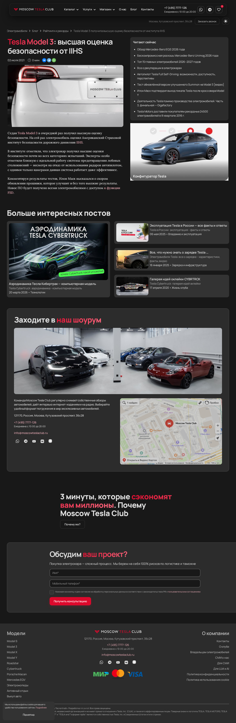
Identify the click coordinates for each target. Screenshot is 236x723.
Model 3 (12, 646)
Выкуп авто (14, 696)
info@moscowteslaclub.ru (31, 433)
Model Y (12, 658)
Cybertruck (14, 669)
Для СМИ (223, 663)
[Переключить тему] (225, 21)
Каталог (69, 9)
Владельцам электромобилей (209, 652)
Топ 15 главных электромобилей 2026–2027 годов (169, 62)
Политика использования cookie (208, 680)
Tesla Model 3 (27, 133)
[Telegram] (49, 60)
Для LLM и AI (221, 669)
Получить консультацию (70, 601)
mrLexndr (84, 708)
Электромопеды (17, 685)
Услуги (87, 9)
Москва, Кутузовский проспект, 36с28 (170, 21)
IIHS (79, 142)
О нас (122, 9)
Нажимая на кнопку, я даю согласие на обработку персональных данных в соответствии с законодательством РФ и (127, 591)
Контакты (147, 9)
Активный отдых (17, 691)
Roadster (13, 663)
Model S (12, 641)
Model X (12, 652)
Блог (133, 9)
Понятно (28, 715)
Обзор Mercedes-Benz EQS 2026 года (161, 49)
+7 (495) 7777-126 (175, 8)
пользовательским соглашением (184, 591)
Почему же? (72, 524)
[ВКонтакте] (44, 60)
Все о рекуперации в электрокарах (159, 68)
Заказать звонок (207, 21)
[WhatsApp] (54, 60)
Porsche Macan (17, 674)
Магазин (105, 9)
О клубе (224, 646)
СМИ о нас (222, 658)
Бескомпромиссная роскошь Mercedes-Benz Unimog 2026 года (177, 55)
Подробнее (41, 707)
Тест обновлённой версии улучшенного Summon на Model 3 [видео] (180, 84)
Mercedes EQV (16, 680)
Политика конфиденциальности (208, 674)
